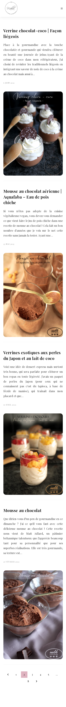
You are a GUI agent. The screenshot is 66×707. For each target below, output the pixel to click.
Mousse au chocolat (22, 510)
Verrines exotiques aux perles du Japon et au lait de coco (32, 355)
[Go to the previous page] (8, 674)
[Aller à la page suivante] (36, 681)
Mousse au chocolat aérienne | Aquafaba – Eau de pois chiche (32, 196)
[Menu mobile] (62, 8)
